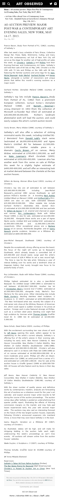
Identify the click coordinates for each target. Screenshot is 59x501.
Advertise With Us (24, 496)
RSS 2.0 (47, 480)
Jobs (47, 496)
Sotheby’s (30, 63)
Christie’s (21, 63)
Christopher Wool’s (14, 289)
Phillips (43, 63)
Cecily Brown (23, 150)
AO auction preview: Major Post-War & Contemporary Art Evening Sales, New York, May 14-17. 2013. (28, 30)
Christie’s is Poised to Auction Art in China (24, 469)
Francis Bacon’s (40, 97)
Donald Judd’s (33, 138)
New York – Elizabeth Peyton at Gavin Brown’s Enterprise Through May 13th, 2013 (29, 19)
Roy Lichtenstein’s (26, 213)
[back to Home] (29, 4)
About (35, 496)
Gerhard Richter (38, 75)
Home (6, 9)
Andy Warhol (24, 75)
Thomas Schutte (40, 314)
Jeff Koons (11, 333)
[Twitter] (50, 4)
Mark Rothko (49, 196)
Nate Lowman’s (17, 156)
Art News (9, 480)
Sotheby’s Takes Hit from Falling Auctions (21, 463)
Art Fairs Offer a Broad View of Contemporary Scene (24, 16)
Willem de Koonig (14, 211)
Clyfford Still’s (44, 198)
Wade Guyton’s (11, 297)
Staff (42, 496)
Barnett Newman (43, 106)
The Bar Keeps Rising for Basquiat (18, 466)
